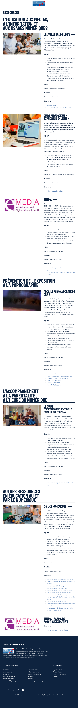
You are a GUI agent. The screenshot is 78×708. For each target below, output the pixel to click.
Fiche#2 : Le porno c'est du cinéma (57, 378)
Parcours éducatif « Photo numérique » (59, 592)
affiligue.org (6, 674)
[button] (6, 3)
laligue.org (6, 670)
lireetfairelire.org (33, 670)
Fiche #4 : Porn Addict (53, 382)
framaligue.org (7, 672)
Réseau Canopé (57, 672)
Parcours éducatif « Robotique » (56, 586)
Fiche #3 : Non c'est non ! (54, 380)
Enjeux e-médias (58, 670)
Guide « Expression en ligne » (55, 191)
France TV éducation (59, 674)
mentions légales (41, 695)
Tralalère (55, 676)
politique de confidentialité (55, 695)
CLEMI (55, 678)
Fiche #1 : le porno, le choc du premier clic (59, 376)
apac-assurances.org (9, 676)
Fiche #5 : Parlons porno (54, 385)
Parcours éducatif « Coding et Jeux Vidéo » (60, 579)
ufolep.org (31, 676)
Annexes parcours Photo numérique (57, 595)
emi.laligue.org (51, 105)
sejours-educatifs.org (34, 674)
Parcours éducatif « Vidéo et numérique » (59, 590)
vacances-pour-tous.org (35, 681)
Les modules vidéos (53, 374)
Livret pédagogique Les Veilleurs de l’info (59, 107)
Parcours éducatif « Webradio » (56, 601)
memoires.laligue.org (9, 681)
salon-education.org (34, 672)
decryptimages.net (8, 678)
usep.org (30, 678)
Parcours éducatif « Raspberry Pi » (57, 588)
